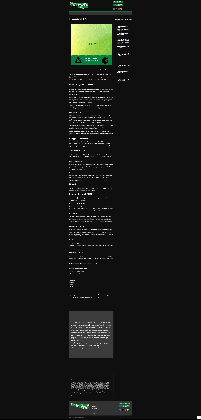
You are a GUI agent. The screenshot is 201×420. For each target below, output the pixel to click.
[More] (108, 70)
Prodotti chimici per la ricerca (126, 19)
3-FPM (71, 77)
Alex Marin (73, 379)
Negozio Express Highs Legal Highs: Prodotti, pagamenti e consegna (123, 54)
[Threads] (74, 395)
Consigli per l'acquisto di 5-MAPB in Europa (123, 27)
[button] (129, 1)
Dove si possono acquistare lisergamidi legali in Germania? (123, 40)
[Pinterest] (119, 9)
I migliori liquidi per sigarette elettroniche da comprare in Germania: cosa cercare (123, 79)
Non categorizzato (120, 68)
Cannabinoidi (119, 82)
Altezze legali (117, 19)
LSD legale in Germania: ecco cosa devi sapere (123, 34)
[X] (116, 9)
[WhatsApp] (121, 9)
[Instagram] (71, 395)
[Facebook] (114, 9)
